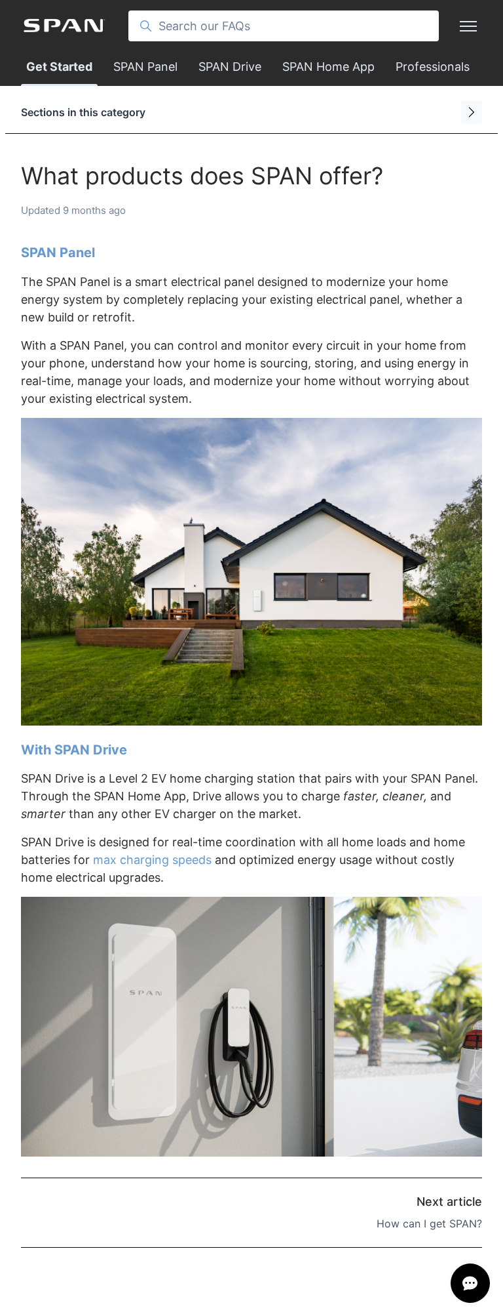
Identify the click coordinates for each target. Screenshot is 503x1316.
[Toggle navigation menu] (468, 26)
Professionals (433, 66)
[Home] (64, 25)
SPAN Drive (229, 66)
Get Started (59, 66)
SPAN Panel (145, 66)
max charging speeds (152, 860)
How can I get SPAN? (429, 1223)
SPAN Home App (328, 66)
